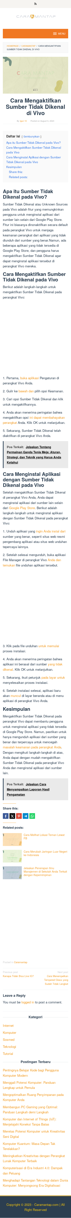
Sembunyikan (31, 136)
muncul (16, 695)
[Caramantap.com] (35, 15)
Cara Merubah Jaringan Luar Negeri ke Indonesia (45, 853)
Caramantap (20, 962)
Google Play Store (22, 507)
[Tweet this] (12, 816)
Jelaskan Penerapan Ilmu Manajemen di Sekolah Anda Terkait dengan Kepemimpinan (45, 871)
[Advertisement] (35, 338)
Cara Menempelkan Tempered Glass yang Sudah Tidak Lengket (56, 978)
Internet (8, 1025)
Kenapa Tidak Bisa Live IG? (18, 974)
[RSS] (35, 4)
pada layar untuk (53, 677)
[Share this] (6, 816)
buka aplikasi (29, 377)
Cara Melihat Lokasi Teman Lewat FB (44, 836)
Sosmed (8, 1039)
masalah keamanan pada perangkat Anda (32, 747)
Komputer (9, 1032)
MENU (61, 33)
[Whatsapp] (32, 816)
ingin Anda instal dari (51, 531)
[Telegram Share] (25, 816)
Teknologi (9, 1046)
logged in (27, 1002)
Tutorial (8, 1053)
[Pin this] (19, 816)
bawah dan (26, 391)
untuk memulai (48, 645)
